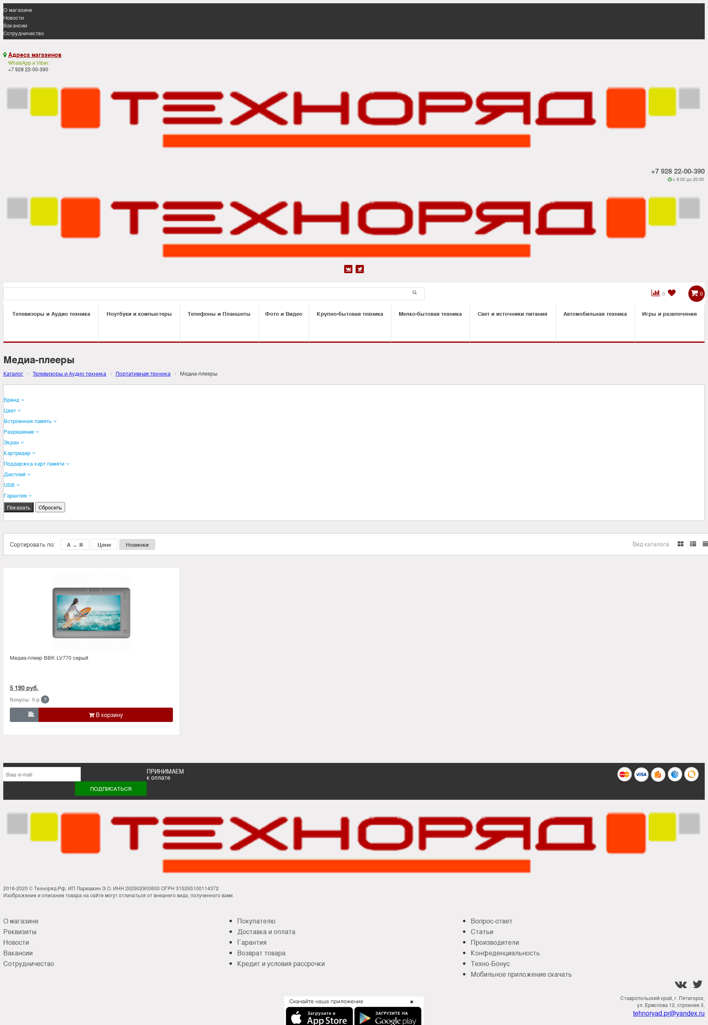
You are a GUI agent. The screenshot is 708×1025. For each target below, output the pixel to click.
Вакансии (15, 25)
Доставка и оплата (266, 931)
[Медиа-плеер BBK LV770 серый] (91, 613)
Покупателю (256, 920)
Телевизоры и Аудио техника (51, 313)
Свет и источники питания (512, 313)
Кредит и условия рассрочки (281, 963)
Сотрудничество (23, 33)
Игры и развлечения (669, 313)
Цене (104, 544)
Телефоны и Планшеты (219, 313)
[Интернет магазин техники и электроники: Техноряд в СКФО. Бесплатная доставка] (354, 112)
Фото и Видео (283, 313)
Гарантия (252, 942)
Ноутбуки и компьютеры (139, 313)
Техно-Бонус (490, 963)
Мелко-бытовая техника (430, 313)
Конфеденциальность (505, 952)
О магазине (17, 10)
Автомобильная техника (595, 313)
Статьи (482, 931)
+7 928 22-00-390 (678, 171)
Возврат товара (261, 952)
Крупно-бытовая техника (350, 313)
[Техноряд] (354, 222)
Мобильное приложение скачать (521, 974)
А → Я (75, 544)
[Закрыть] (409, 1006)
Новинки (137, 544)
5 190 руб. (24, 687)
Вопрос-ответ (492, 920)
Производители (495, 942)
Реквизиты (19, 931)
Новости (13, 17)
